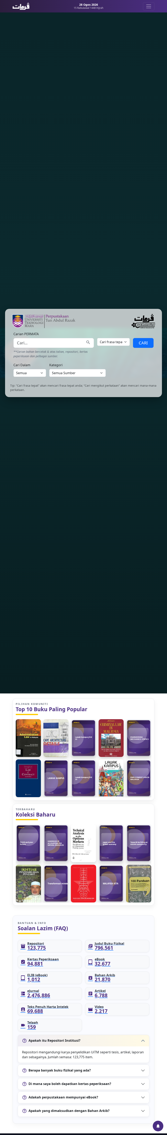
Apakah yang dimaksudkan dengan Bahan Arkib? (66, 1110)
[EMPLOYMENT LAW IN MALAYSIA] (138, 778)
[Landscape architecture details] (56, 738)
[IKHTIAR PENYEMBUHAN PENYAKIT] (28, 883)
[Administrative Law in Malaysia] (28, 738)
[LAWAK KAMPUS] (56, 778)
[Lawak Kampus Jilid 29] (111, 778)
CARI (143, 343)
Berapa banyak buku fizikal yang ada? (56, 1070)
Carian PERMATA (26, 334)
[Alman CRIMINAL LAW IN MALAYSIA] (111, 738)
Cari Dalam (21, 365)
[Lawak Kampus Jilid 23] (83, 778)
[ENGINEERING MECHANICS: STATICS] (138, 738)
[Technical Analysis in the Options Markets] (83, 843)
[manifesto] (83, 883)
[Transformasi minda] (56, 883)
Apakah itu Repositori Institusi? (51, 1040)
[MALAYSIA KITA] (111, 883)
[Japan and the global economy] (111, 843)
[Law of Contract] (28, 778)
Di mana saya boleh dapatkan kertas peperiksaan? (66, 1084)
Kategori (56, 365)
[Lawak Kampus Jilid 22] (83, 738)
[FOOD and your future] (28, 843)
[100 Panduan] (138, 883)
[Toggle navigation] (148, 6)
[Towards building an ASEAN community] (138, 843)
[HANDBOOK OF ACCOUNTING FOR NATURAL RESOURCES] (56, 843)
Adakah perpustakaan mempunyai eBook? (60, 1097)
